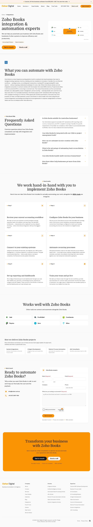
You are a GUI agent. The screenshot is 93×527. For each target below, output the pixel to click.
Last (54, 381)
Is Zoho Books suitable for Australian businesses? (60, 118)
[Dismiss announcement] (91, 2)
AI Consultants (73, 491)
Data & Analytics (19, 42)
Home (19, 6)
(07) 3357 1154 (65, 6)
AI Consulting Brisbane (75, 494)
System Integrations (75, 507)
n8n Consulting (74, 510)
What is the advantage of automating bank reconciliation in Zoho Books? (62, 149)
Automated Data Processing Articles (56, 491)
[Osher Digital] (8, 6)
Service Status (28, 512)
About (42, 6)
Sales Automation (74, 499)
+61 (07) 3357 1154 (13, 395)
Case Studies (35, 6)
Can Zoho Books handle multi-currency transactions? (61, 156)
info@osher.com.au (14, 391)
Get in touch (86, 6)
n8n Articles (50, 494)
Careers (27, 507)
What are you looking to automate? (54, 391)
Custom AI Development (76, 502)
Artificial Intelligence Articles (54, 489)
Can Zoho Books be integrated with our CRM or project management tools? (62, 134)
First (43, 381)
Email (69, 376)
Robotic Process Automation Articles (56, 497)
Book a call (75, 6)
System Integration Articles (54, 502)
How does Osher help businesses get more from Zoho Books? (61, 162)
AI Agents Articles (52, 486)
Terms (78, 521)
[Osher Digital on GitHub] (89, 520)
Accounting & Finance (8, 42)
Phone (66, 385)
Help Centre (28, 510)
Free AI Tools (28, 504)
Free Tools (54, 6)
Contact (27, 489)
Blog (48, 6)
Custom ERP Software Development (79, 486)
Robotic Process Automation (77, 504)
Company (44, 385)
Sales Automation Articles (54, 499)
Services (25, 6)
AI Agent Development (75, 497)
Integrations (10, 14)
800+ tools (77, 194)
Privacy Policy (84, 521)
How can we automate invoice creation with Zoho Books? (60, 142)
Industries (27, 497)
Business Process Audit (75, 489)
